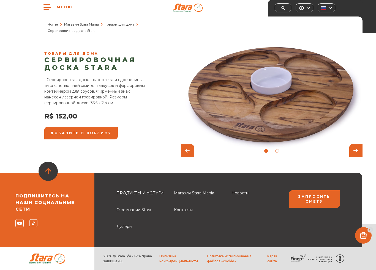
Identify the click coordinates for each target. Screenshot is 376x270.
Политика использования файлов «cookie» (229, 258)
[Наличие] (304, 7)
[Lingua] (326, 7)
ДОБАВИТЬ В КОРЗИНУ (81, 133)
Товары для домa (119, 24)
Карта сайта (272, 258)
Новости (240, 193)
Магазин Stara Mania (81, 24)
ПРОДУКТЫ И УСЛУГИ (140, 193)
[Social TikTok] (33, 223)
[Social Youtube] (19, 223)
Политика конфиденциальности (178, 258)
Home (53, 24)
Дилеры (124, 226)
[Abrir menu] (47, 7)
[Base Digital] (339, 258)
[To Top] (48, 171)
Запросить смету (314, 198)
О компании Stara (133, 209)
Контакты (183, 209)
